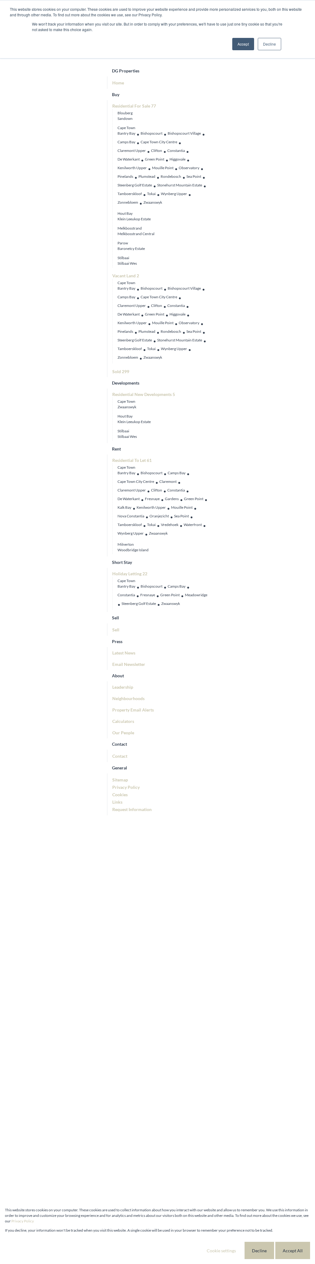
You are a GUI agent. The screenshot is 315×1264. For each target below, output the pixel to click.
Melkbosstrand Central (136, 233)
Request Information (132, 809)
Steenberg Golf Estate (135, 185)
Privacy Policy (126, 787)
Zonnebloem (128, 202)
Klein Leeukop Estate (134, 219)
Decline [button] (269, 44)
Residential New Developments (143, 394)
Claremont (168, 481)
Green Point (154, 159)
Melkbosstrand (130, 228)
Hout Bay (125, 213)
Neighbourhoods (128, 698)
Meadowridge (196, 595)
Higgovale (177, 159)
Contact (119, 756)
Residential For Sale (134, 105)
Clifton (156, 150)
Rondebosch (171, 176)
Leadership (122, 687)
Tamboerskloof (130, 193)
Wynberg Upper (174, 193)
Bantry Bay (126, 133)
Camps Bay (126, 142)
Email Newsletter (128, 664)
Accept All (293, 1250)
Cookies (120, 794)
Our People (123, 732)
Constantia (176, 150)
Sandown (125, 118)
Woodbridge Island (133, 550)
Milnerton (126, 544)
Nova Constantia (131, 516)
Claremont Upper (132, 150)
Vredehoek (169, 524)
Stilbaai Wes (127, 263)
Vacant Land (125, 275)
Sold (120, 371)
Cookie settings (221, 1250)
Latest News (123, 652)
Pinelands (125, 176)
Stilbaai (123, 257)
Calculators (123, 721)
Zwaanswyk (152, 202)
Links (117, 802)
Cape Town (126, 127)
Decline (259, 1250)
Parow (123, 243)
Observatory (189, 167)
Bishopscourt (151, 133)
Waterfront (193, 524)
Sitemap (120, 779)
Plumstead (146, 176)
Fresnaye (152, 498)
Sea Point (193, 176)
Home (118, 82)
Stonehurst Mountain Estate (179, 185)
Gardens (172, 498)
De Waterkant (129, 159)
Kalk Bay (124, 507)
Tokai (151, 193)
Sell (115, 629)
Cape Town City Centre (159, 142)
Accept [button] (243, 44)
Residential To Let (132, 460)
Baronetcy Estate (131, 248)
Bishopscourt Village (184, 133)
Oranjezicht (159, 516)
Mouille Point (162, 167)
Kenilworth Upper (132, 167)
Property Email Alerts (133, 709)
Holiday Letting (129, 573)
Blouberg (125, 113)
